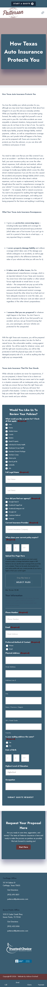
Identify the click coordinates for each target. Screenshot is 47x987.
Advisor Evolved (32, 976)
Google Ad (12, 512)
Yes (10, 743)
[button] (23, 847)
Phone (11, 646)
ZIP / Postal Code (11, 720)
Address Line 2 (11, 680)
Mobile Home (13, 431)
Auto (10, 424)
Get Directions (12, 890)
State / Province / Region (14, 707)
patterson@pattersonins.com (17, 899)
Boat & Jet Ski (13, 462)
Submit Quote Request (21, 797)
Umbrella (11, 465)
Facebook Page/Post (15, 505)
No (10, 746)
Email (11, 649)
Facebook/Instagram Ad (16, 509)
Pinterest (11, 519)
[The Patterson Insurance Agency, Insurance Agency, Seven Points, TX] (23, 963)
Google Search (14, 502)
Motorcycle (12, 458)
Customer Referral (14, 515)
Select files (23, 582)
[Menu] (42, 12)
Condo (11, 435)
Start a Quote (21, 3)
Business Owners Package (17, 452)
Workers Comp (13, 455)
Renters (11, 438)
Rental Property (13, 441)
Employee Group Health (16, 448)
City (7, 694)
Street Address (10, 667)
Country (8, 733)
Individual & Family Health (17, 445)
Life (10, 468)
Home (11, 428)
